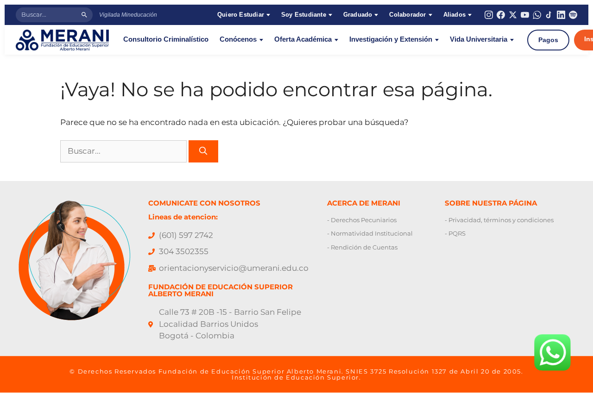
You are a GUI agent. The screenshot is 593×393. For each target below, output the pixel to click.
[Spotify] (573, 15)
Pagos (548, 40)
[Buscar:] (124, 151)
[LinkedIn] (561, 15)
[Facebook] (501, 15)
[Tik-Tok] (549, 15)
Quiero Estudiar (240, 14)
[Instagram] (489, 15)
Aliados (454, 14)
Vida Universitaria (478, 39)
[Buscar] (84, 14)
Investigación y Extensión (390, 39)
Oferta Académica (303, 39)
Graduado (357, 14)
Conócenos (238, 39)
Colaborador (407, 14)
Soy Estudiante (303, 14)
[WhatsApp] (537, 15)
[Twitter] (513, 15)
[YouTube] (525, 15)
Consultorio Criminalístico (165, 39)
